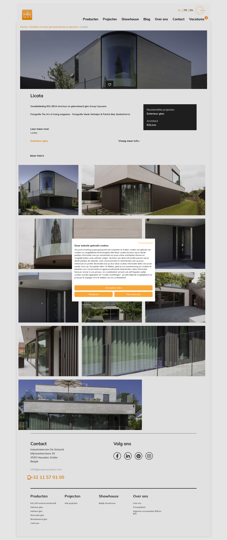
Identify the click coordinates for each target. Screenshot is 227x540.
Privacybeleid (146, 242)
